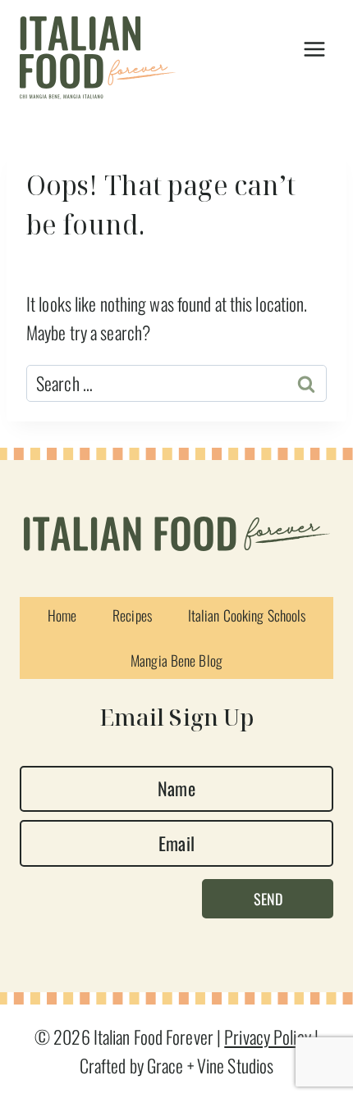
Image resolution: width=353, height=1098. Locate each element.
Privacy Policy (267, 1036)
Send (268, 898)
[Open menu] (314, 49)
